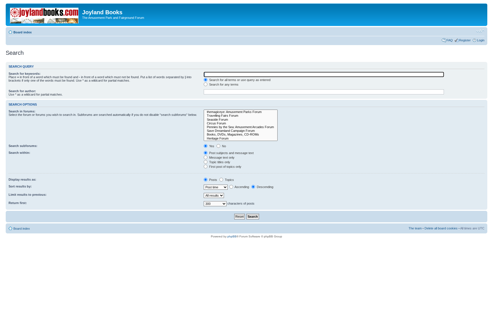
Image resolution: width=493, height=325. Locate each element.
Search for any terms (223, 84)
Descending (264, 187)
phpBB (232, 236)
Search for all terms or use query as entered (239, 80)
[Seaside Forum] (240, 120)
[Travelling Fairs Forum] (240, 116)
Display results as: (22, 179)
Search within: (19, 152)
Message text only (221, 157)
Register (465, 40)
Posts (212, 179)
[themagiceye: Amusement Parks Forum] (240, 112)
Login (480, 40)
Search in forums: (22, 111)
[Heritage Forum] (240, 138)
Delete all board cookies (441, 228)
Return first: (18, 203)
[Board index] (44, 14)
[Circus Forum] (240, 123)
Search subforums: (23, 146)
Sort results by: (20, 186)
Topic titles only (219, 162)
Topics (229, 179)
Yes (211, 146)
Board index (22, 32)
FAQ (449, 40)
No (223, 146)
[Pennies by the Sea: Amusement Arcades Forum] (240, 127)
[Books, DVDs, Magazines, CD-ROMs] (240, 134)
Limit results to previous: (28, 194)
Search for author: (22, 91)
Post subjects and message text (231, 153)
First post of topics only (224, 166)
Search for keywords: (25, 73)
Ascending (241, 187)
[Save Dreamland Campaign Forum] (240, 131)
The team (415, 228)
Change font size (480, 31)
